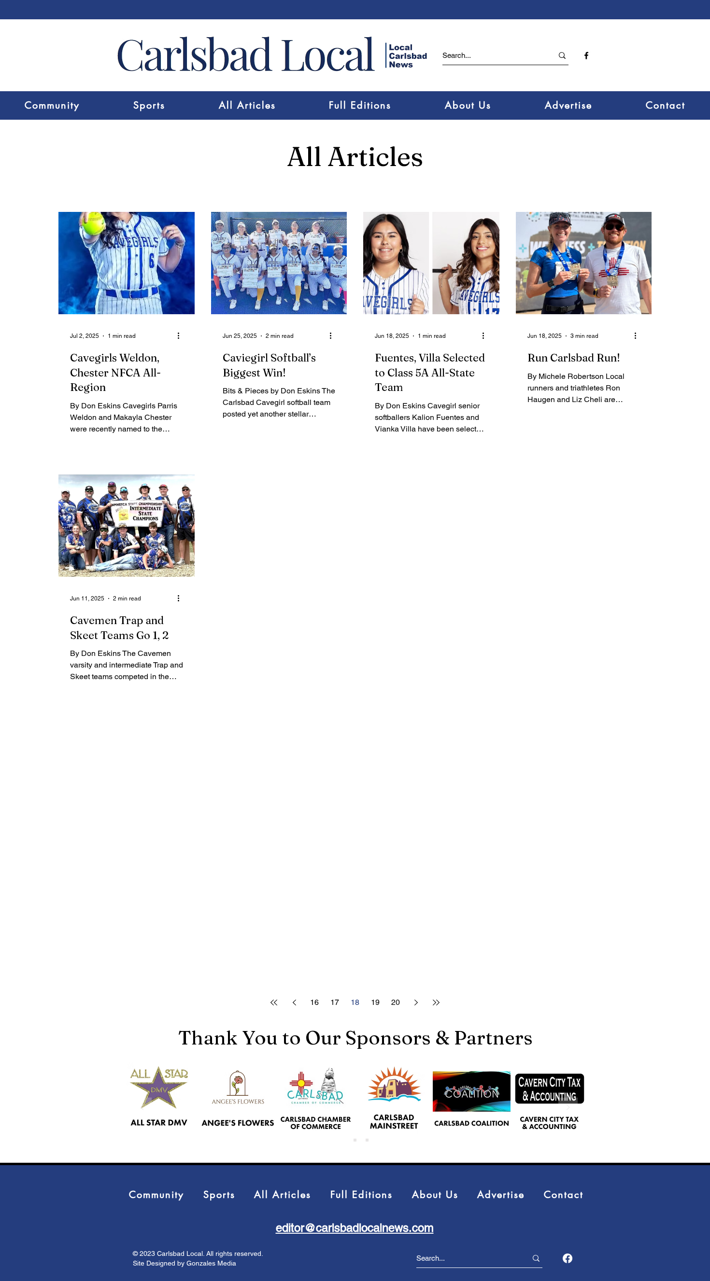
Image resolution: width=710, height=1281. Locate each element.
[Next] (568, 1108)
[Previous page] (294, 1002)
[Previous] (142, 1108)
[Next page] (416, 1002)
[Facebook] (567, 1258)
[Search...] (562, 55)
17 (334, 1002)
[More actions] (181, 335)
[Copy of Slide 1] (355, 1140)
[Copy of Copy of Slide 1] (367, 1140)
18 (355, 1002)
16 (314, 1002)
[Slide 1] (342, 1140)
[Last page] (436, 1002)
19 (375, 1002)
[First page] (274, 1002)
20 (395, 1002)
